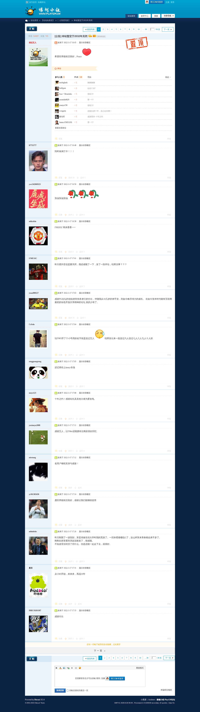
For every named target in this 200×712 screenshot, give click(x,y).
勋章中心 (144, 16)
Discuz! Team (40, 703)
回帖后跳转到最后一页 (78, 690)
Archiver (151, 700)
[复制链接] (101, 36)
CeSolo (32, 324)
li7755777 (32, 145)
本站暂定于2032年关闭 (83, 20)
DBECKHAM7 (35, 610)
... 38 (145, 29)
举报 (169, 139)
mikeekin (32, 221)
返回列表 (91, 29)
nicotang (32, 457)
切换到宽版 (27, 2)
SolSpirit (62, 88)
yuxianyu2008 (34, 425)
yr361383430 (34, 494)
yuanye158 (63, 105)
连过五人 (32, 42)
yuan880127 (34, 293)
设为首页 (33, 2)
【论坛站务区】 (47, 20)
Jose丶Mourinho (65, 94)
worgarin (62, 111)
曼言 (31, 568)
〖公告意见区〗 (64, 20)
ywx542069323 (35, 184)
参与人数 (59, 77)
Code (76, 667)
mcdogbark (63, 82)
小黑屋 (143, 700)
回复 (60, 139)
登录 (172, 2)
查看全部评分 (60, 128)
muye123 (32, 393)
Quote (72, 667)
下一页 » (100, 651)
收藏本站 (41, 2)
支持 (71, 178)
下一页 (166, 29)
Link (68, 667)
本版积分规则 (166, 690)
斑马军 (62, 117)
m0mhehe (33, 531)
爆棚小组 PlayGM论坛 (26, 20)
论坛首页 (131, 16)
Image (64, 667)
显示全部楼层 (84, 42)
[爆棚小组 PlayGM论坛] (48, 11)
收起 (167, 77)
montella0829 (64, 100)
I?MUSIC (33, 258)
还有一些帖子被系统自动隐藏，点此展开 (103, 644)
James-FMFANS (65, 122)
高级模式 (140, 668)
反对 (82, 178)
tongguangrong (35, 361)
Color (60, 667)
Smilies (79, 667)
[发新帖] (32, 28)
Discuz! (37, 700)
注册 (167, 2)
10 (139, 29)
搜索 (156, 16)
